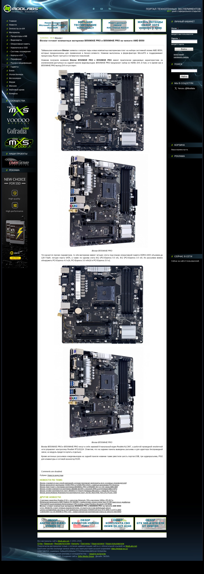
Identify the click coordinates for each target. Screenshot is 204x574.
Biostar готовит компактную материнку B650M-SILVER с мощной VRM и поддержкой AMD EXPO (78, 489)
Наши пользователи (115, 543)
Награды (75, 543)
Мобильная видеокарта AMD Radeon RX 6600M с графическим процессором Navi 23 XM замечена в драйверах (85, 502)
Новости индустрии (55, 475)
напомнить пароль (181, 57)
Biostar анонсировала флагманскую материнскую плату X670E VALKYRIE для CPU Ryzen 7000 (78, 492)
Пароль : (175, 38)
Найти (184, 76)
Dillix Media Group (86, 556)
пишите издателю (97, 554)
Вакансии (48, 543)
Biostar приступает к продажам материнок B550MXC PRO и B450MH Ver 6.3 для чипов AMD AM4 (79, 487)
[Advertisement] (185, 206)
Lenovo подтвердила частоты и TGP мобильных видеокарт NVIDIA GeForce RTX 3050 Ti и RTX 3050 (80, 510)
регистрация (179, 54)
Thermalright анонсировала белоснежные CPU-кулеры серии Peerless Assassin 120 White (76, 504)
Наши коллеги (97, 543)
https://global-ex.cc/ (119, 549)
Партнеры (85, 543)
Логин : (174, 28)
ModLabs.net (63, 541)
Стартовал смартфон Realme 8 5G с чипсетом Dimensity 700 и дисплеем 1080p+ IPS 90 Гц (76, 500)
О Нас (40, 543)
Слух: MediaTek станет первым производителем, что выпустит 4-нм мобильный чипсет (75, 508)
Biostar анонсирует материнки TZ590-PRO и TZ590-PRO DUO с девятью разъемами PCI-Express (79, 485)
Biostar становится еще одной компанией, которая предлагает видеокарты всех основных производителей (83, 483)
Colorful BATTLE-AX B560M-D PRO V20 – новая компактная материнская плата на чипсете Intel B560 (80, 512)
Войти (184, 49)
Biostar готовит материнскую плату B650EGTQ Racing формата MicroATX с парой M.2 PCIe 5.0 (78, 491)
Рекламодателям (62, 543)
